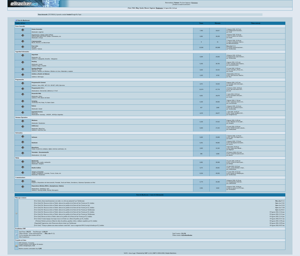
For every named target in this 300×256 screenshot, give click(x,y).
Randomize (42, 123)
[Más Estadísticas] (24, 237)
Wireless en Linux (55, 71)
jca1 (230, 91)
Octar (230, 32)
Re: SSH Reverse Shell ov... (236, 75)
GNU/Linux (35, 126)
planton (231, 155)
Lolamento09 (232, 183)
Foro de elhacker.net (24, 20)
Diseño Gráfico (36, 167)
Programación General (38, 82)
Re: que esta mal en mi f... (235, 89)
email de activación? (184, 4)
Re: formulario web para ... (235, 95)
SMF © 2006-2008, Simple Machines (164, 253)
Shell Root (43, 188)
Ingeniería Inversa (37, 111)
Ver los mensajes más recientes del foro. (30, 235)
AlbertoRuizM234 (233, 43)
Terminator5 (232, 189)
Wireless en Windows (44, 71)
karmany (42, 114)
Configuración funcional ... (235, 30)
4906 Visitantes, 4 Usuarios (26, 243)
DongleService (233, 114)
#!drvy (40, 96)
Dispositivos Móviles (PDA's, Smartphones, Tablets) (48, 186)
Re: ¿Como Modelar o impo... (236, 167)
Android (49, 190)
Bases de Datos (45, 97)
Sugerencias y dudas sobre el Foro (42, 35)
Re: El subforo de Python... (235, 36)
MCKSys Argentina (57, 114)
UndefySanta (232, 129)
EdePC (231, 138)
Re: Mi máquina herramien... (236, 142)
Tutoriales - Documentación (40, 152)
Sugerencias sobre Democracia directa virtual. (54, 223)
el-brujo (41, 37)
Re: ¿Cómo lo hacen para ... (236, 162)
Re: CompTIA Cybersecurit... (236, 153)
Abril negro (41, 76)
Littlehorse (50, 91)
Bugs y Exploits (42, 65)
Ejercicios (62, 85)
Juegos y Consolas (37, 172)
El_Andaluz (91, 203)
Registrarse (159, 8)
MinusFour (42, 128)
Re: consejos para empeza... (236, 63)
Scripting (34, 101)
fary (89, 205)
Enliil (33, 245)
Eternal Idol (43, 91)
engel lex (41, 32)
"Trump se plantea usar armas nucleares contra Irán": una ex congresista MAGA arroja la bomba (68, 225)
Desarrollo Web (36, 93)
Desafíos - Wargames (51, 59)
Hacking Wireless (37, 68)
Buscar (147, 8)
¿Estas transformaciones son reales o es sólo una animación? (58, 201)
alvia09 (231, 85)
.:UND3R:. (48, 114)
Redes (34, 181)
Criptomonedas (36, 41)
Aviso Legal (132, 253)
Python (34, 106)
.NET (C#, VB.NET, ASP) (51, 85)
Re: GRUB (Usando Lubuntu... (237, 128)
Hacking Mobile (42, 190)
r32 (39, 57)
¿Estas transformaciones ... (236, 47)
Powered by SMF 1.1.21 (144, 253)
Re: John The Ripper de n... (236, 137)
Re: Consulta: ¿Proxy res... (236, 70)
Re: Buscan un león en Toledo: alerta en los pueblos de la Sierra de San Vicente (63, 203)
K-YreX (56, 91)
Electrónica (35, 147)
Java (39, 85)
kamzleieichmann (233, 65)
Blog (137, 8)
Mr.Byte (231, 163)
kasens (231, 144)
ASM (42, 85)
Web (133, 8)
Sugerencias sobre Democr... (236, 56)
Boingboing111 (27, 245)
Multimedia (35, 161)
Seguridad (35, 54)
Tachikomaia (232, 49)
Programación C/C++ (38, 88)
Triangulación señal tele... (235, 182)
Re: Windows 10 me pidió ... (236, 121)
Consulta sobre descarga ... (236, 84)
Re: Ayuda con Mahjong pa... (236, 173)
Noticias (40, 49)
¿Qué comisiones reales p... (236, 42)
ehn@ (44, 155)
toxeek (40, 64)
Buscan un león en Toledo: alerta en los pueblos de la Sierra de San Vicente (62, 216)
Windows (34, 120)
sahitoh (21, 245)
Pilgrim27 (231, 149)
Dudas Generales (37, 29)
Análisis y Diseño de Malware (41, 74)
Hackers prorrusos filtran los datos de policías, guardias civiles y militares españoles (64, 221)
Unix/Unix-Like (42, 130)
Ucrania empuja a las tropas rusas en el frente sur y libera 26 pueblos (60, 219)
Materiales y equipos (67, 71)
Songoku (231, 123)
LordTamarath (233, 103)
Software (34, 137)
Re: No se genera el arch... (236, 107)
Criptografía (41, 59)
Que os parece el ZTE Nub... (236, 188)
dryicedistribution (186, 235)
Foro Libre (35, 46)
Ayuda (142, 8)
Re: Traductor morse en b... (236, 102)
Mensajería (55, 190)
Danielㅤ (230, 37)
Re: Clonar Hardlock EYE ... (236, 113)
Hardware (35, 142)
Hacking (34, 61)
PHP (39, 97)
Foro (129, 8)
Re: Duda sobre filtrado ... (235, 148)
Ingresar (188, 3)
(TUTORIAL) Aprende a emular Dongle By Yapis (64, 14)
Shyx (230, 76)
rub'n (47, 188)
